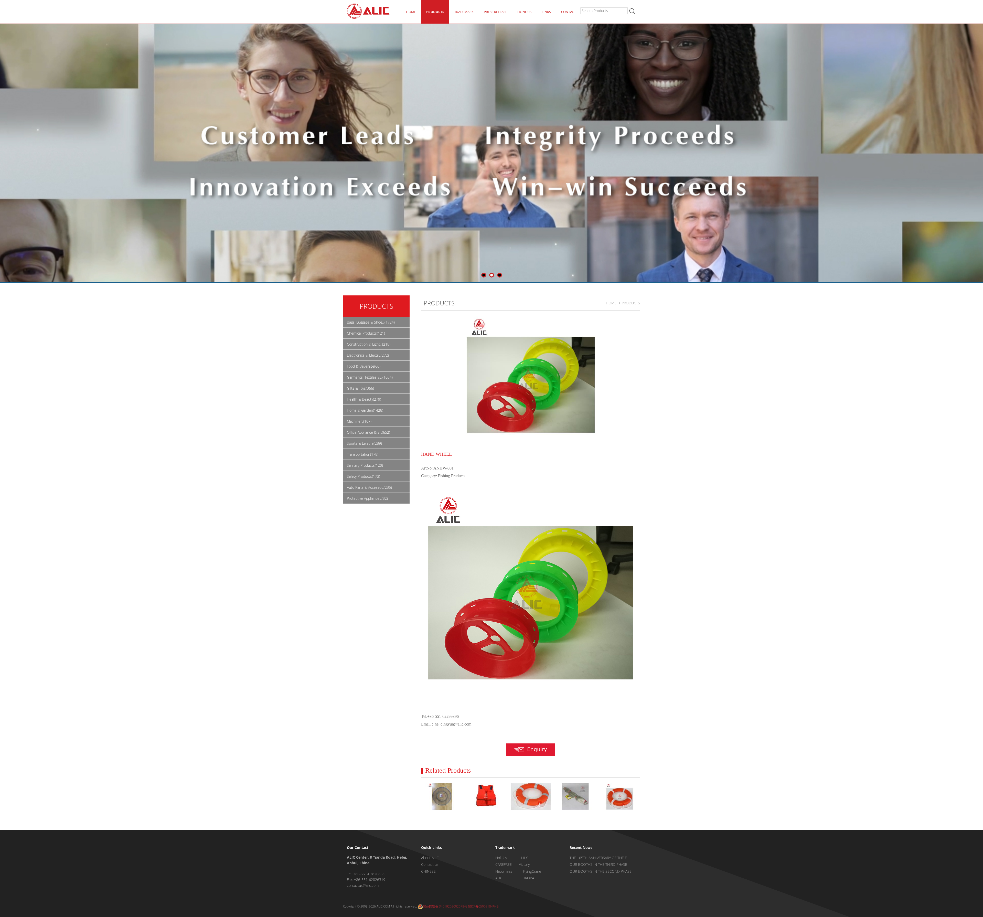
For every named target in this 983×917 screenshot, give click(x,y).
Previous (4, 145)
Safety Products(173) (363, 476)
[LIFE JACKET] (486, 796)
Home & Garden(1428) (365, 410)
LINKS (546, 11)
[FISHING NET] (575, 796)
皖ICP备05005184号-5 (483, 906)
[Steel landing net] (441, 796)
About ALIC (430, 857)
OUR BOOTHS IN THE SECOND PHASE (601, 871)
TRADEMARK (464, 11)
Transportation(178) (362, 454)
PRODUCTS (435, 11)
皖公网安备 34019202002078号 (445, 906)
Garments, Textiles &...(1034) (370, 377)
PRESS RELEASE (495, 11)
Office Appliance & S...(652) (368, 432)
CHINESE (428, 871)
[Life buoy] (619, 796)
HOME (411, 11)
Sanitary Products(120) (365, 465)
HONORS (524, 11)
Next (979, 145)
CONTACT (568, 11)
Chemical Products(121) (366, 333)
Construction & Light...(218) (368, 344)
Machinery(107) (359, 421)
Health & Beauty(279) (364, 399)
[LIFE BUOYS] (530, 796)
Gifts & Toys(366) (360, 388)
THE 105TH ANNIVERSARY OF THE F (598, 857)
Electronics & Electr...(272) (368, 355)
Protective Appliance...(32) (367, 498)
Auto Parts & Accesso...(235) (369, 487)
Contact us (430, 864)
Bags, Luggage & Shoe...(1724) (371, 322)
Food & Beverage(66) (363, 366)
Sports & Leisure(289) (364, 443)
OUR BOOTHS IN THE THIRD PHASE (598, 864)
